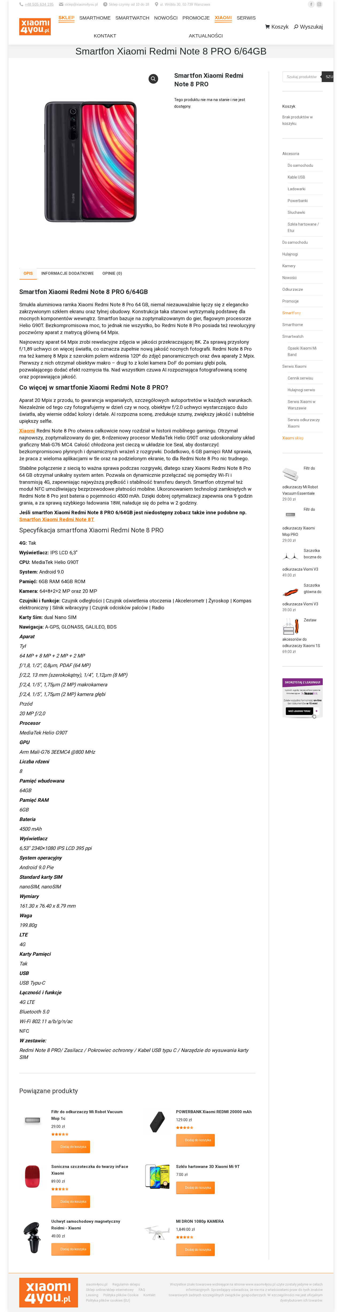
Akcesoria (290, 154)
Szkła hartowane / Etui (303, 227)
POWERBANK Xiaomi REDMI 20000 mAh (214, 1111)
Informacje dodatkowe (67, 273)
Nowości (289, 278)
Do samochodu (300, 165)
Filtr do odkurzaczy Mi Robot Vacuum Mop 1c (87, 1115)
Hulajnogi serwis (301, 390)
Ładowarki (296, 189)
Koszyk (280, 26)
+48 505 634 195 (39, 4)
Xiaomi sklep (293, 438)
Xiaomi (27, 431)
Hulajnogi (290, 254)
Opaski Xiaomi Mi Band (302, 351)
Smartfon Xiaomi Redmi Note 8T (56, 520)
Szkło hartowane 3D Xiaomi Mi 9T (208, 1166)
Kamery (289, 266)
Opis (28, 273)
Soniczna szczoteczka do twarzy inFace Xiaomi (89, 1170)
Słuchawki (296, 212)
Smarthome (292, 325)
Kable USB (296, 177)
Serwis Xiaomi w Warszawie (302, 405)
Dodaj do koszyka (73, 1147)
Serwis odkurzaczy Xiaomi (304, 423)
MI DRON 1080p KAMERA (200, 1221)
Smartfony (291, 313)
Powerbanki (298, 201)
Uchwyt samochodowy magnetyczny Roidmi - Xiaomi (85, 1224)
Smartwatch (293, 336)
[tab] (28, 274)
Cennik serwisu (300, 378)
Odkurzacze (292, 289)
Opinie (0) (112, 273)
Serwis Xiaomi (294, 366)
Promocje (290, 301)
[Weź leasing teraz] (302, 717)
